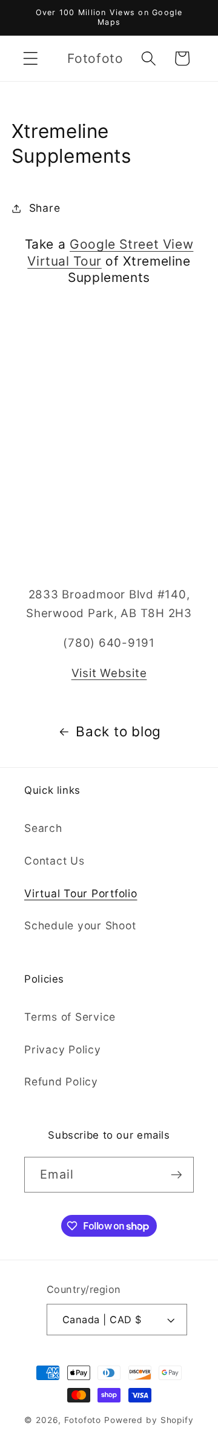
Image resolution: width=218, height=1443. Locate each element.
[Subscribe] (176, 1174)
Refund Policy (61, 1081)
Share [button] (45, 207)
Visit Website (109, 673)
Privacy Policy (62, 1049)
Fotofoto (82, 1420)
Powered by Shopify (149, 1420)
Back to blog (118, 731)
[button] (30, 58)
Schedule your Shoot (80, 925)
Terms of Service (70, 1016)
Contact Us (54, 860)
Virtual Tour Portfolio (80, 893)
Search (43, 828)
